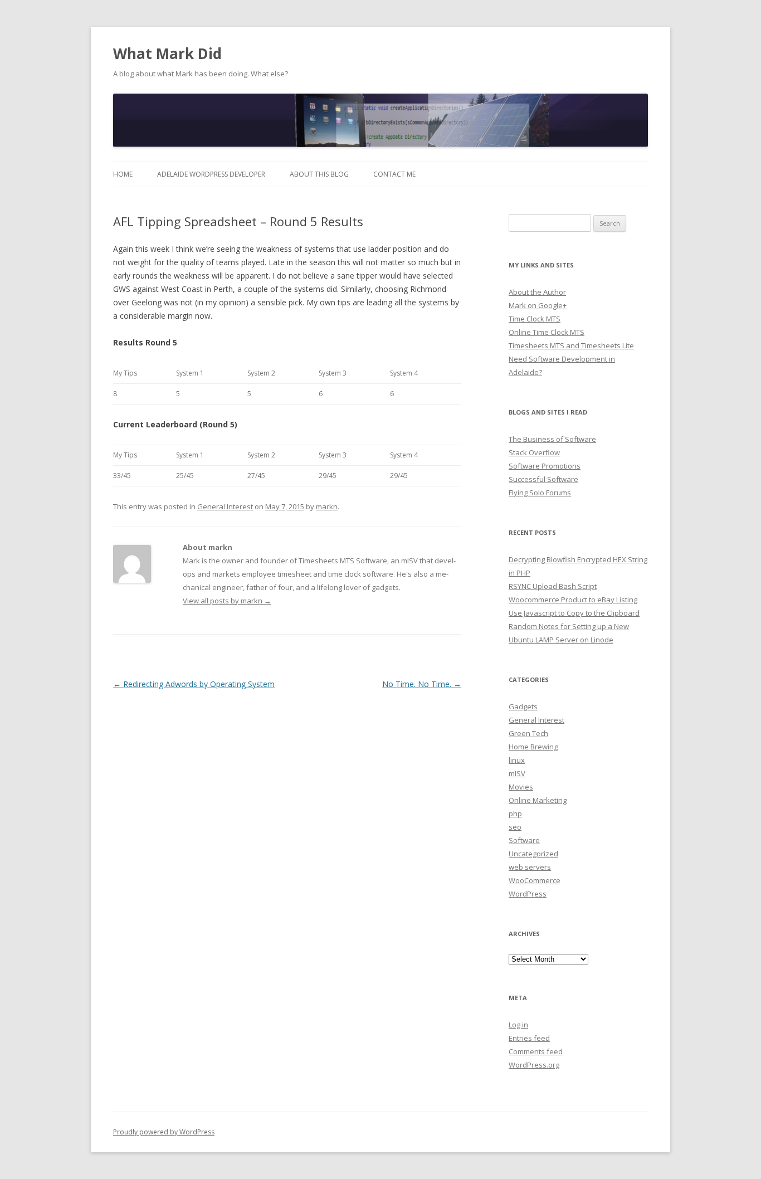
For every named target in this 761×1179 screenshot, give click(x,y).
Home (123, 174)
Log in (518, 1025)
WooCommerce (534, 880)
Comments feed (536, 1051)
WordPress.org (534, 1065)
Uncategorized (533, 854)
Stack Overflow (534, 452)
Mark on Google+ (538, 305)
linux (517, 760)
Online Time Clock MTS (546, 332)
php (515, 813)
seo (515, 827)
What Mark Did (167, 53)
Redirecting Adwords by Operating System (194, 684)
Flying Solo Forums (540, 493)
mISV (517, 773)
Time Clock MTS (534, 319)
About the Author (537, 292)
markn (327, 506)
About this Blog (319, 174)
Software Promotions (544, 466)
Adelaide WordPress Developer (211, 174)
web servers (530, 867)
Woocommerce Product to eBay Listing (573, 600)
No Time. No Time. (421, 684)
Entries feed (529, 1038)
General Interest (225, 506)
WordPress (528, 894)
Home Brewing (533, 747)
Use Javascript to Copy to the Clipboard (574, 613)
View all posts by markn (227, 601)
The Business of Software (552, 439)
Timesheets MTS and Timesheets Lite (571, 345)
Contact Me (394, 174)
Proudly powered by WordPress (163, 1132)
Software (524, 840)
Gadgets (523, 706)
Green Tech (528, 733)
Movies (521, 787)
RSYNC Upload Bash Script (553, 586)
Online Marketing (538, 800)
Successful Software (543, 479)
